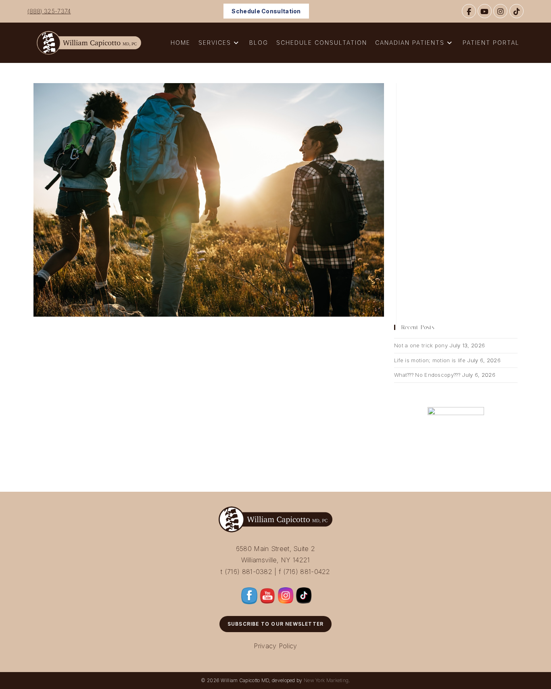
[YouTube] (485, 11)
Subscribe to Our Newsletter (275, 624)
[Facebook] (469, 11)
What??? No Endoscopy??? (427, 375)
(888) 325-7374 (49, 11)
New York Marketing (326, 680)
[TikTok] (516, 11)
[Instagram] (500, 11)
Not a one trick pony (421, 345)
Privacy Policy (275, 646)
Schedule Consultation (266, 11)
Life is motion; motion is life (429, 360)
